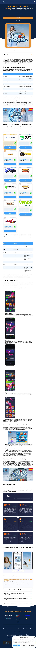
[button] (34, 637)
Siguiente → (21, 571)
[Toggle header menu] (34, 2)
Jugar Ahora (18, 17)
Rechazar (24, 645)
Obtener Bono (18, 20)
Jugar (10, 147)
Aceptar (16, 645)
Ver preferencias (31, 645)
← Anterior (15, 571)
